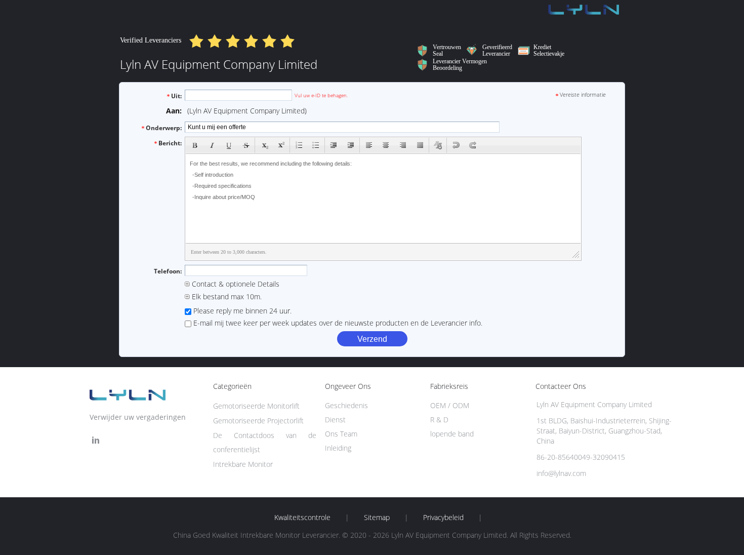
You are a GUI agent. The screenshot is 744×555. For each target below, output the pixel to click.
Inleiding (338, 448)
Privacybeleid (443, 517)
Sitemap (377, 517)
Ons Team (341, 434)
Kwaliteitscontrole (302, 517)
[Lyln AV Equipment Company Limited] (583, 13)
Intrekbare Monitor (243, 464)
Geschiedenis (346, 405)
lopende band (452, 434)
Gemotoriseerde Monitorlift (256, 406)
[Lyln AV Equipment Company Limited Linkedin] (96, 440)
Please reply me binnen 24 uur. (241, 310)
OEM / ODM (449, 405)
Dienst (335, 419)
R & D (439, 419)
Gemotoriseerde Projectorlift (258, 420)
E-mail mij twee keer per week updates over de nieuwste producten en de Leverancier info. (336, 323)
